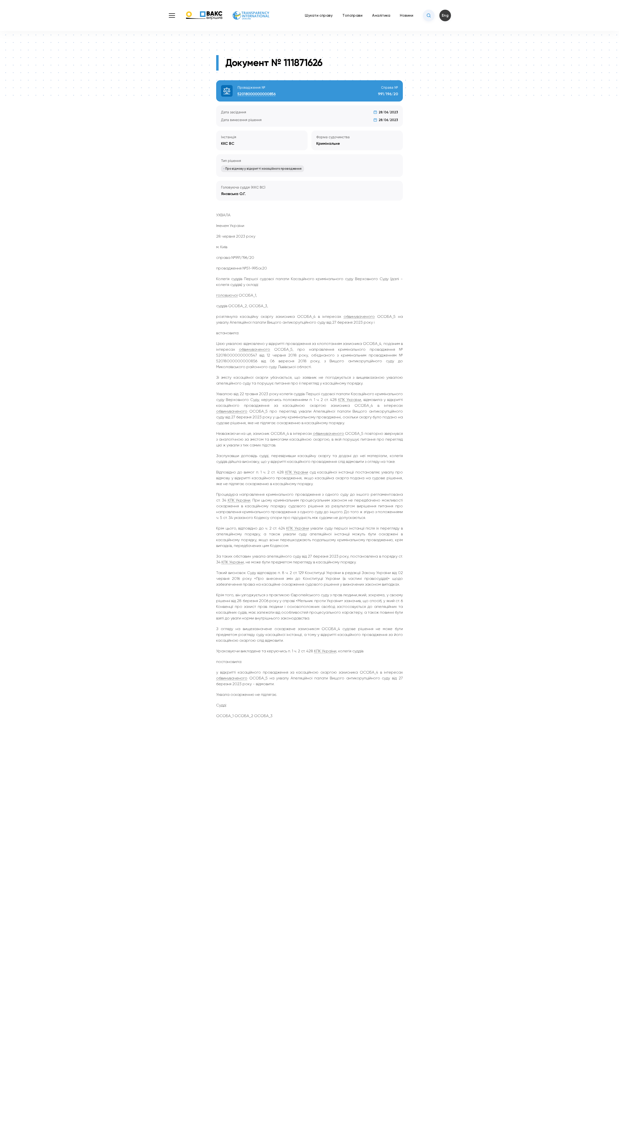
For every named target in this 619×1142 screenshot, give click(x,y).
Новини (406, 15)
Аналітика (381, 15)
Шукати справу (319, 15)
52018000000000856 (256, 94)
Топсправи (352, 15)
